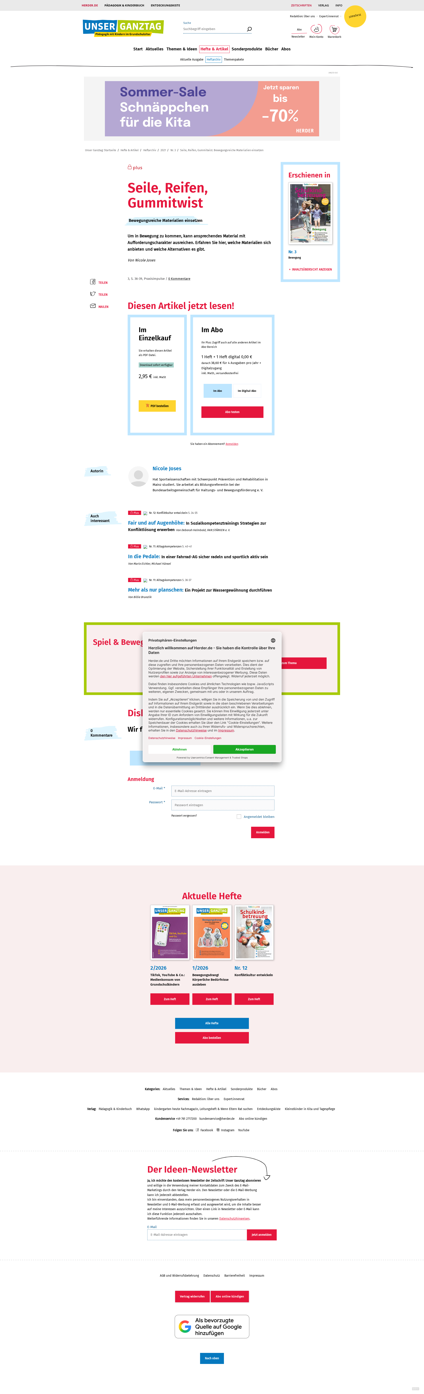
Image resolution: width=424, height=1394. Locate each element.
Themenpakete (234, 59)
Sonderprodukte (247, 49)
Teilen (103, 283)
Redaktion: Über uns (302, 16)
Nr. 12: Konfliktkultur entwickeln (168, 512)
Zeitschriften (301, 5)
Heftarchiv (214, 59)
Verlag (323, 5)
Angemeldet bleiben (258, 817)
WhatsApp (143, 1109)
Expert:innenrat (329, 16)
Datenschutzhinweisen (234, 1219)
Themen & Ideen (182, 49)
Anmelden (232, 444)
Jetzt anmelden (262, 1234)
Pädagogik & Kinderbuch (124, 5)
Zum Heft (170, 999)
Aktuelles (154, 49)
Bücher (271, 49)
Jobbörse (355, 15)
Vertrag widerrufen (192, 1296)
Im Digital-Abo (247, 390)
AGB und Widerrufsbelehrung (179, 1276)
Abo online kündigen (253, 1119)
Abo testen (232, 412)
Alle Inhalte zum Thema (281, 663)
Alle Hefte (211, 1023)
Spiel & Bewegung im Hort (140, 642)
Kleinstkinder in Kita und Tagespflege (310, 1109)
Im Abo (217, 390)
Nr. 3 (173, 150)
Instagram (228, 1130)
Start (138, 49)
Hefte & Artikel (214, 49)
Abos (286, 49)
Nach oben (212, 1358)
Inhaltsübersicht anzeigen (312, 269)
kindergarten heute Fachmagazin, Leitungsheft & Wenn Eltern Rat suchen (203, 1109)
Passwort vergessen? (184, 815)
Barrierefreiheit (234, 1276)
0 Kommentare (179, 279)
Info (338, 5)
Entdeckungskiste (165, 5)
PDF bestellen (160, 406)
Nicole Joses (145, 260)
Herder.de (90, 5)
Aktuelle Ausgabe (191, 59)
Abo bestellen (212, 1038)
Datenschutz (211, 1276)
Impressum (256, 1276)
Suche (187, 23)
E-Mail (159, 788)
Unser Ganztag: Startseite (100, 150)
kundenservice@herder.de (217, 1119)
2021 (163, 150)
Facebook (207, 1130)
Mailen (103, 307)
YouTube (243, 1130)
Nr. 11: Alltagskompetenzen (165, 546)
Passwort (157, 802)
